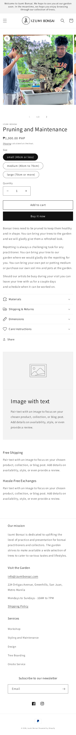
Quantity (8, 183)
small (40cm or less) (20, 157)
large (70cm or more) (21, 174)
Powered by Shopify (47, 728)
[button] (5, 20)
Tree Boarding (16, 655)
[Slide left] (29, 117)
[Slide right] (46, 117)
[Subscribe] (63, 689)
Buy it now (38, 216)
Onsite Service (16, 664)
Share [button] (11, 339)
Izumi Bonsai (32, 728)
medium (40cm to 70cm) (23, 166)
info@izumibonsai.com (23, 576)
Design (12, 646)
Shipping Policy (18, 606)
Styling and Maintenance (23, 637)
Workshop (14, 629)
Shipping (7, 143)
